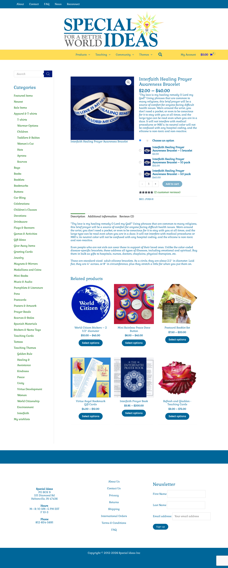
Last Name (159, 505)
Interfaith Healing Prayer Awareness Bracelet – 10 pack (171, 160)
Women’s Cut (25, 143)
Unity (20, 383)
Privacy (114, 495)
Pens (17, 294)
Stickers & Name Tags (27, 330)
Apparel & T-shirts (25, 113)
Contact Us (114, 488)
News (58, 4)
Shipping (114, 509)
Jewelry (19, 257)
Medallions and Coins (27, 269)
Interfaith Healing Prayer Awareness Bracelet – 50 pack (171, 172)
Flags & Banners (24, 227)
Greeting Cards (23, 251)
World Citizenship (28, 401)
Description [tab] (78, 216)
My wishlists (22, 419)
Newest (18, 101)
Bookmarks (21, 185)
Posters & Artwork (25, 306)
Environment (25, 407)
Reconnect (73, 4)
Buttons (18, 191)
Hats (20, 149)
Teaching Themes (25, 348)
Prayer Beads (22, 312)
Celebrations (22, 203)
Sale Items (20, 107)
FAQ (46, 4)
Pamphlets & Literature (28, 288)
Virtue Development (29, 389)
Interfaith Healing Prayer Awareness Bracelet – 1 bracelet (172, 148)
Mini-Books (21, 275)
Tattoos (18, 342)
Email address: (162, 516)
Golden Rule (24, 354)
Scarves (22, 161)
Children (22, 131)
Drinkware (20, 221)
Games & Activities (25, 233)
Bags (17, 167)
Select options (90, 342)
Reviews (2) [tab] (127, 216)
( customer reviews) (167, 192)
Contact (34, 4)
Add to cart (172, 183)
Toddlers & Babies (28, 137)
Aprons (21, 155)
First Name (160, 494)
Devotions (20, 215)
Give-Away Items (24, 245)
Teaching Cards (24, 336)
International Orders (114, 516)
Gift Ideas (20, 239)
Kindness (23, 371)
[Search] (48, 74)
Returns (114, 502)
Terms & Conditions (114, 523)
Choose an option (163, 140)
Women (22, 395)
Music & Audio (23, 281)
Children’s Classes (25, 209)
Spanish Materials (25, 324)
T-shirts (22, 119)
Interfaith (23, 413)
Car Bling (20, 197)
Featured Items (23, 95)
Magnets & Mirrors (26, 263)
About (20, 4)
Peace (21, 377)
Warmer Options (27, 125)
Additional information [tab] (102, 216)
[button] (88, 55)
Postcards (20, 300)
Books (17, 173)
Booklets (19, 179)
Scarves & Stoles (24, 318)
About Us (114, 481)
